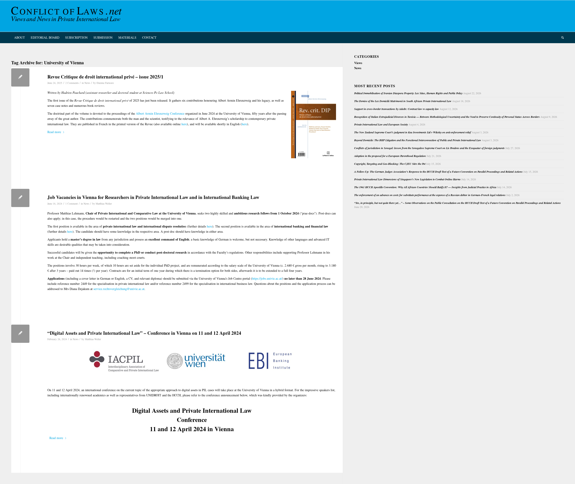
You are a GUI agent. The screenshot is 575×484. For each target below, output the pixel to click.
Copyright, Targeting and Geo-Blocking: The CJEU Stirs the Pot (389, 164)
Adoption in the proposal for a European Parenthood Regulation (390, 156)
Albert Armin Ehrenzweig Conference (160, 113)
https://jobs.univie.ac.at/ (267, 278)
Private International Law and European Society (381, 124)
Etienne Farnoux (105, 83)
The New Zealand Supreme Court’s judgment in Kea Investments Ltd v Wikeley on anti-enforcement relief (412, 132)
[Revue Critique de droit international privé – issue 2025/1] (20, 77)
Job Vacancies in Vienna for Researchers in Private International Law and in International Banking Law (153, 197)
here (184, 124)
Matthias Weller (104, 203)
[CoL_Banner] (67, 16)
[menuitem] (19, 37)
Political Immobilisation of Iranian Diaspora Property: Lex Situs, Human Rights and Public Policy (408, 93)
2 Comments (72, 83)
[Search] (561, 37)
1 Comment (71, 203)
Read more (54, 132)
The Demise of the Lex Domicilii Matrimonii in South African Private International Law (402, 101)
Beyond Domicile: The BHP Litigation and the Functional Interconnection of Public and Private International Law (417, 140)
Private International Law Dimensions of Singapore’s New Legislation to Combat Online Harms (407, 179)
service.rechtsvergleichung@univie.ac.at (118, 289)
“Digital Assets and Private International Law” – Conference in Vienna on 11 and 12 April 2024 (144, 333)
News (87, 83)
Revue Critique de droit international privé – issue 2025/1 (105, 76)
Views (358, 62)
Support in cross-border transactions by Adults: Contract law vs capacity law (396, 109)
